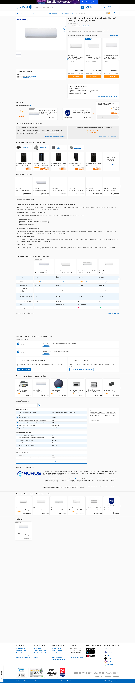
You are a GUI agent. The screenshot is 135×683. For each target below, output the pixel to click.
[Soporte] (115, 13)
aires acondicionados (75, 479)
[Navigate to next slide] (119, 186)
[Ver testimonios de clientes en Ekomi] (37, 673)
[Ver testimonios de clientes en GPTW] (62, 673)
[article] (67, 344)
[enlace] (90, 649)
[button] (52, 673)
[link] (44, 266)
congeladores (63, 479)
